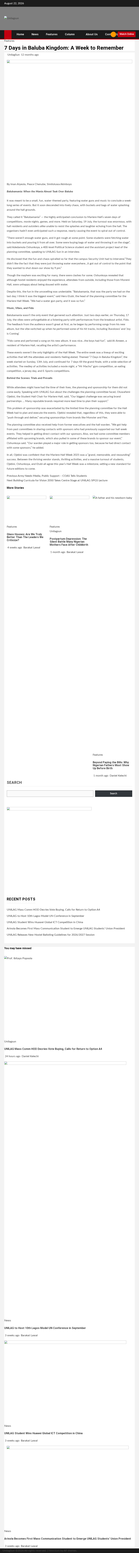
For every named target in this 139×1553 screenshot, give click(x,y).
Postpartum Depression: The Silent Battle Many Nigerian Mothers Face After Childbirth (69, 541)
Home (20, 34)
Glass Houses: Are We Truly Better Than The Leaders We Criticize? (25, 537)
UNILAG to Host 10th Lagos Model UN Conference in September (45, 916)
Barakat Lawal (31, 547)
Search (14, 783)
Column (70, 34)
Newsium (54, 1550)
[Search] (107, 34)
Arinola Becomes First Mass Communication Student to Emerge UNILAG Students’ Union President (66, 928)
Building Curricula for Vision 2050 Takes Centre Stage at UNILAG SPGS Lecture (57, 480)
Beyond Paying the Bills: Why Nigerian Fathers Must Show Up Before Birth (111, 765)
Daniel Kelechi (118, 775)
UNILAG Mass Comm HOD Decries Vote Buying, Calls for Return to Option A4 (53, 909)
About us (92, 34)
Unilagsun (56, 531)
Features (51, 34)
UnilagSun (13, 54)
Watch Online (127, 34)
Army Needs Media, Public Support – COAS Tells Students (47, 476)
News (35, 34)
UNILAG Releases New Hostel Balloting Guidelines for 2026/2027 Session (51, 934)
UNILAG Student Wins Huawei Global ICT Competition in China (45, 922)
